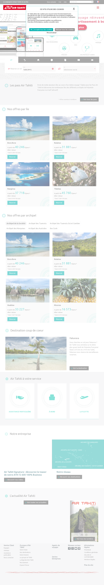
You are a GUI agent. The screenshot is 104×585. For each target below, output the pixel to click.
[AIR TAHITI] (14, 7)
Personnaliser (52, 33)
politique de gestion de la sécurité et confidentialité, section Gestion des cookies (51, 22)
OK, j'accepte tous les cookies (41, 29)
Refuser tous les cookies (65, 29)
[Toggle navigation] (98, 8)
